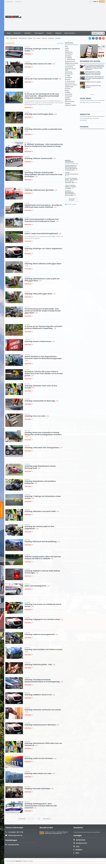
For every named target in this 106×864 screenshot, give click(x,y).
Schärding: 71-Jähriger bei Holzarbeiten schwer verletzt (43, 497)
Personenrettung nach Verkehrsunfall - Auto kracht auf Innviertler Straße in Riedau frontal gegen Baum (43, 311)
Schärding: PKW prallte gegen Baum (38, 294)
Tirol (34, 38)
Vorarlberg (57, 38)
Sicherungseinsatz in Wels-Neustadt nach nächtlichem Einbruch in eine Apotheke (71, 168)
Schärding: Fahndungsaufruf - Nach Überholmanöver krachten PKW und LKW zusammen (41, 806)
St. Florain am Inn (70, 81)
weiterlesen (28, 54)
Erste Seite (22, 818)
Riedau (67, 90)
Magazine (58, 33)
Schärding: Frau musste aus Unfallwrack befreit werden (43, 605)
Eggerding (68, 99)
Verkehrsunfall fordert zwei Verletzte (93, 86)
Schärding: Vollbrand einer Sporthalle (39, 190)
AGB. (78, 846)
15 (39, 818)
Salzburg (30, 38)
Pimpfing (67, 92)
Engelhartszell (69, 86)
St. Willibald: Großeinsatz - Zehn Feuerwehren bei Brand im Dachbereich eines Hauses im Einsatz (44, 145)
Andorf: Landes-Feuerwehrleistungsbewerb (41, 233)
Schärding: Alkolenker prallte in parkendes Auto (43, 129)
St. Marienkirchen (70, 59)
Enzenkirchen (69, 74)
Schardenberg (69, 67)
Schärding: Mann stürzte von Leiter (38, 64)
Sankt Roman (69, 54)
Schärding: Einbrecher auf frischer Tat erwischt (43, 710)
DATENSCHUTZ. (81, 843)
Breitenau (68, 79)
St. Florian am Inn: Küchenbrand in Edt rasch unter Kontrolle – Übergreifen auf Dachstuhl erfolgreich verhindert (42, 96)
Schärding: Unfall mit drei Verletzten (39, 758)
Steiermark (44, 38)
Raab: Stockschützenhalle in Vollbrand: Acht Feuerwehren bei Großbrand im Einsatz (42, 220)
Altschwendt (68, 77)
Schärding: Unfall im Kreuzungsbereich (40, 634)
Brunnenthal (68, 94)
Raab (66, 46)
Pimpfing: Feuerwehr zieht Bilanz (37, 789)
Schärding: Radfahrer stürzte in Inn (38, 695)
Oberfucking (68, 72)
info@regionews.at (15, 835)
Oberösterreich (13, 38)
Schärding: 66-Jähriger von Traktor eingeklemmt (43, 248)
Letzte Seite (46, 818)
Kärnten (39, 38)
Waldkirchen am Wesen (71, 63)
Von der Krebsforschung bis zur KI (71, 174)
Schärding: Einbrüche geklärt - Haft (38, 664)
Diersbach (68, 103)
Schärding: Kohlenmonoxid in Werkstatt (40, 725)
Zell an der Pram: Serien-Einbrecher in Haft (41, 79)
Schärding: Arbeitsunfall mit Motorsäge (40, 401)
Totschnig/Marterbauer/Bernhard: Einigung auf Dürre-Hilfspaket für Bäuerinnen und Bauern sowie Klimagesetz (94, 67)
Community (18, 1)
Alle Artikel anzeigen (72, 199)
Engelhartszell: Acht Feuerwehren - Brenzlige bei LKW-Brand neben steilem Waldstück (43, 206)
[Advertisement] (74, 16)
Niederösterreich (23, 38)
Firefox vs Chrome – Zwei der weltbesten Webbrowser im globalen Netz (56, 832)
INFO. (77, 853)
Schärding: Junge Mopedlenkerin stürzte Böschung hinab (40, 467)
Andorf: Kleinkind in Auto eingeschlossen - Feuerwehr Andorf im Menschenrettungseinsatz (43, 357)
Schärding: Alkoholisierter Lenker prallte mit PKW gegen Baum (42, 280)
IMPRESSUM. (81, 840)
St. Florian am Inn (70, 65)
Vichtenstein (68, 96)
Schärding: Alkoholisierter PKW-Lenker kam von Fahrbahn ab (43, 744)
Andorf (67, 48)
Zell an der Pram (69, 101)
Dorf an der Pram (70, 83)
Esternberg (68, 56)
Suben (67, 50)
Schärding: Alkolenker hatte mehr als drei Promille (41, 387)
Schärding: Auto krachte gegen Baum (39, 114)
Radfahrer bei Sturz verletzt (93, 82)
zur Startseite (60, 43)
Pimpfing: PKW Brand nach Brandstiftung (40, 541)
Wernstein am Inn (70, 61)
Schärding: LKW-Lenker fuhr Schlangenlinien (42, 448)
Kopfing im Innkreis (70, 105)
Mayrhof (67, 98)
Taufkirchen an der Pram (70, 69)
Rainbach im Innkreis (71, 85)
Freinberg (67, 88)
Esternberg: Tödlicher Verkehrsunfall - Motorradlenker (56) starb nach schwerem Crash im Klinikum (43, 174)
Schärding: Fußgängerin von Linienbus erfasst (42, 619)
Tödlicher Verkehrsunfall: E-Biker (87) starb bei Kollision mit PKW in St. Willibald (43, 558)
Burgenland (51, 38)
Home (9, 33)
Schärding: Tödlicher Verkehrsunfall (38, 158)
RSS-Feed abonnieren (1, 509)
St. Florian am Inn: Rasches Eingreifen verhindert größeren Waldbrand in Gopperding (43, 327)
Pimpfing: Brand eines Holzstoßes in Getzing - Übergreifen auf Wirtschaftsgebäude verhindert (43, 433)
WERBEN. (78, 850)
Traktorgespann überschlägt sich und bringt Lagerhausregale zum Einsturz (94, 78)
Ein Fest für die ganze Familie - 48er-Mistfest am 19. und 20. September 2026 (71, 180)
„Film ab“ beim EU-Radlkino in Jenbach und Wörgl (70, 186)
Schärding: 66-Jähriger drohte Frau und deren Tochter (42, 50)
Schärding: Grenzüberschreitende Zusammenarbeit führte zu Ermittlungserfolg (42, 681)
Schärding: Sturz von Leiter (35, 416)
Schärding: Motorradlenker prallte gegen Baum (43, 264)
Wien (7, 38)
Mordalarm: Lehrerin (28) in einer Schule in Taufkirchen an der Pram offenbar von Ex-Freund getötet (44, 373)
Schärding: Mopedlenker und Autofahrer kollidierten (40, 482)
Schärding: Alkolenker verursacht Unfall (40, 511)
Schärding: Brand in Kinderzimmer (38, 341)
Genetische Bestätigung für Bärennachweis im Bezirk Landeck (70, 193)
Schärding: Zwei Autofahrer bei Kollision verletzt (43, 649)
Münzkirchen (68, 52)
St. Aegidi (67, 75)
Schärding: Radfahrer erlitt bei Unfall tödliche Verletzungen (42, 572)
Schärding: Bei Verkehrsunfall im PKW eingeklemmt (39, 527)
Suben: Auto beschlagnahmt (35, 586)
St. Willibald (68, 57)
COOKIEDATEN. (13, 845)
